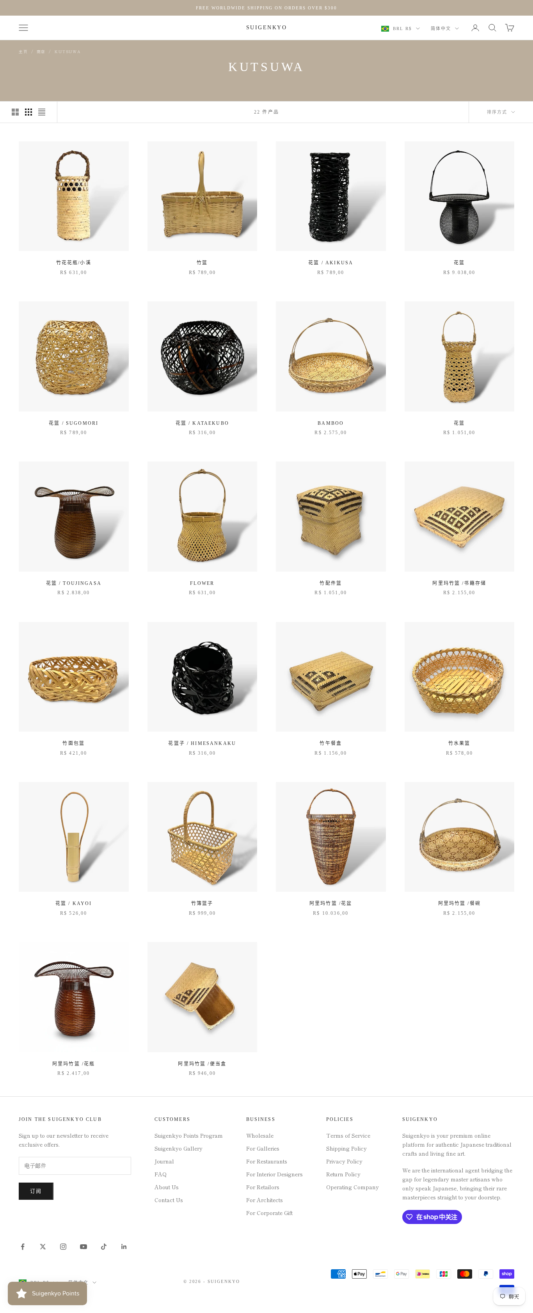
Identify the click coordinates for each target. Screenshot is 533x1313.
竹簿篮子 (202, 903)
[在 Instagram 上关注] (63, 1247)
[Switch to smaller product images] (28, 112)
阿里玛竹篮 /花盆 (330, 903)
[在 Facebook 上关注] (23, 1247)
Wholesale (260, 1135)
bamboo (331, 423)
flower (202, 583)
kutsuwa (67, 51)
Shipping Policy (346, 1148)
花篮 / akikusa (330, 262)
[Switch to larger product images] (15, 112)
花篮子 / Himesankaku (202, 743)
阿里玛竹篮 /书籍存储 (459, 583)
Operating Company (352, 1187)
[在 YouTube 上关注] (83, 1247)
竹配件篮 (331, 583)
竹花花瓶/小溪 (73, 262)
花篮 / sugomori (73, 423)
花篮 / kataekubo (202, 423)
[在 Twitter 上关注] (43, 1247)
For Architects (264, 1200)
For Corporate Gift (269, 1213)
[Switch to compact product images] (41, 112)
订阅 (36, 1191)
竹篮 (202, 262)
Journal (164, 1161)
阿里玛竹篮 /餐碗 (459, 903)
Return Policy (343, 1174)
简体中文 (441, 28)
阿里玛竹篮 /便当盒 (202, 1064)
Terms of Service (348, 1135)
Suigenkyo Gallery (179, 1148)
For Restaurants (266, 1161)
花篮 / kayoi (73, 903)
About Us (167, 1187)
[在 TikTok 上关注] (104, 1247)
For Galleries (262, 1148)
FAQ (161, 1174)
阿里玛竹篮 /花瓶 (73, 1064)
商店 (41, 51)
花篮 (459, 262)
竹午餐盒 (331, 743)
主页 (23, 51)
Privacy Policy (344, 1161)
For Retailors (262, 1187)
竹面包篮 (73, 743)
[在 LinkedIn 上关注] (124, 1247)
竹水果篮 (459, 743)
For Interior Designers (274, 1174)
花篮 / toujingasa (73, 583)
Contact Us (169, 1200)
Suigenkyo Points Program (189, 1135)
